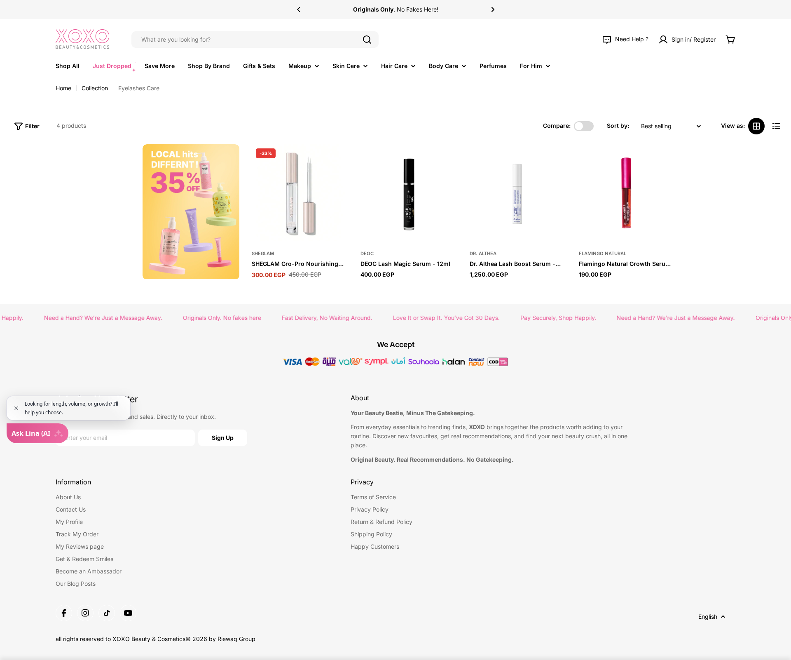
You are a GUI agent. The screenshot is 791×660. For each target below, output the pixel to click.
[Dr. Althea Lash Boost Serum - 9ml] (518, 192)
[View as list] (776, 126)
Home (63, 88)
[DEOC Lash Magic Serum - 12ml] (408, 192)
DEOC (367, 253)
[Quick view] (338, 161)
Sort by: (618, 125)
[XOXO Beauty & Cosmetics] (191, 211)
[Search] (367, 40)
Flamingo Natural (602, 253)
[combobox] (255, 39)
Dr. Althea (483, 253)
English (707, 616)
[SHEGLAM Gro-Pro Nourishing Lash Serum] (300, 192)
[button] (299, 9)
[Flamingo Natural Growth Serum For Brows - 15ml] (627, 192)
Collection (95, 88)
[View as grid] (756, 126)
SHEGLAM (263, 253)
